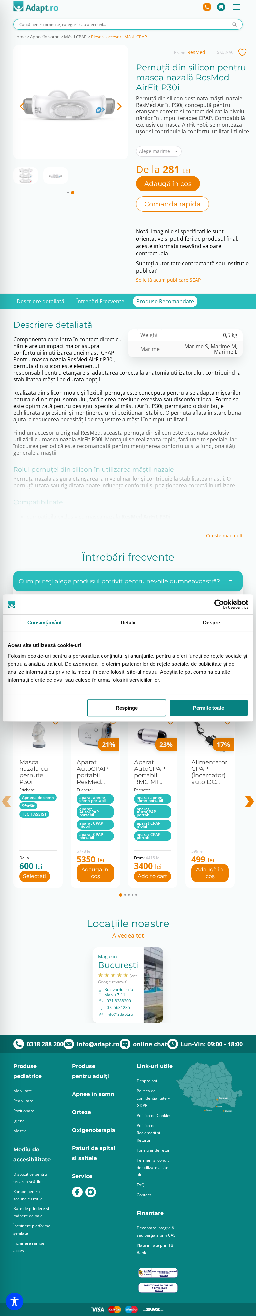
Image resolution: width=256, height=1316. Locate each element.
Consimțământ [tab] (44, 622)
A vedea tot (128, 935)
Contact (144, 1195)
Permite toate (208, 708)
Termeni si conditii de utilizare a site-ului (154, 1167)
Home (19, 37)
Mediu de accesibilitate (32, 1154)
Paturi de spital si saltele (93, 1153)
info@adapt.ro (120, 1014)
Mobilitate (22, 1091)
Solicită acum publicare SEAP (168, 280)
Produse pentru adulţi (90, 1071)
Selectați (34, 876)
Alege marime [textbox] (154, 151)
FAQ (140, 1185)
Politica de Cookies (154, 1115)
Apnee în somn (45, 37)
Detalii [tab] (128, 622)
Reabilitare (23, 1101)
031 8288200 (119, 1001)
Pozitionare (23, 1111)
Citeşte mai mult (224, 536)
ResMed (196, 52)
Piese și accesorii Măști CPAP (119, 37)
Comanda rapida (172, 204)
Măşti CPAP (75, 37)
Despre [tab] (211, 622)
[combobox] (159, 151)
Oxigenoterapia (93, 1130)
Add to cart (152, 876)
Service (82, 1176)
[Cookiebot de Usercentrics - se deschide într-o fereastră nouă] (219, 604)
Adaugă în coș (168, 184)
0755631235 (118, 1007)
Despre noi (147, 1081)
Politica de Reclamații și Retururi (148, 1133)
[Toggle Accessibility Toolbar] (14, 1301)
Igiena (19, 1121)
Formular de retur (153, 1150)
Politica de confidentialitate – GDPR (153, 1098)
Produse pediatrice (27, 1071)
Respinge (127, 708)
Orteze (81, 1112)
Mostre (20, 1131)
